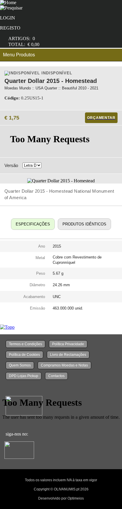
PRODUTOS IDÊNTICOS (84, 224)
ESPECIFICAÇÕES (33, 224)
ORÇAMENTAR (101, 118)
